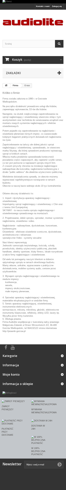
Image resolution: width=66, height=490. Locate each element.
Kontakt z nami (43, 6)
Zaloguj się (57, 6)
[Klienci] (33, 1)
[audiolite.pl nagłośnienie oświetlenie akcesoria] (33, 21)
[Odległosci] (10, 392)
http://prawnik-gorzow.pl (14, 331)
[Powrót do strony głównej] (6, 85)
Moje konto (11, 374)
